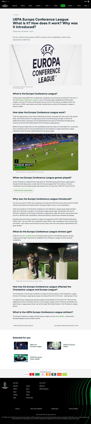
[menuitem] (14, 5)
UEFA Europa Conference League (26, 100)
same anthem (59, 316)
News (27, 389)
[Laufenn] (26, 374)
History (28, 392)
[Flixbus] (64, 374)
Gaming (15, 394)
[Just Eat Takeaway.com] (48, 374)
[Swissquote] (42, 374)
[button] (39, 5)
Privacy (17, 408)
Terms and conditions (36, 408)
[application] (45, 152)
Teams (28, 386)
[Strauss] (32, 374)
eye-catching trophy (29, 236)
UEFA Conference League (5, 5)
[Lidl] (53, 374)
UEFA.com (42, 386)
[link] (14, 5)
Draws (15, 392)
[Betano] (59, 374)
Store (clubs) (29, 397)
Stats (14, 397)
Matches (15, 386)
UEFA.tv (15, 389)
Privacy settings (73, 408)
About (28, 394)
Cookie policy (54, 408)
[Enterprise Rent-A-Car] (37, 374)
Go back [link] (16, 14)
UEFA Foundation (43, 389)
